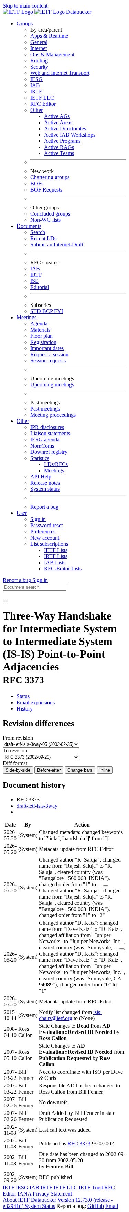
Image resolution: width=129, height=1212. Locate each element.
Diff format (15, 763)
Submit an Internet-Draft (56, 244)
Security (39, 67)
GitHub (95, 1206)
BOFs (36, 183)
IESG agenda (45, 439)
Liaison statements (50, 433)
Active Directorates (65, 128)
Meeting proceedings (53, 415)
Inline (104, 770)
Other (36, 110)
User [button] (22, 513)
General (38, 42)
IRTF (36, 91)
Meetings (54, 470)
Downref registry (48, 452)
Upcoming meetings (52, 385)
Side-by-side (18, 770)
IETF (8, 1187)
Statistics (39, 458)
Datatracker (78, 12)
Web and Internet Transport (59, 73)
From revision (18, 738)
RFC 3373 (78, 1143)
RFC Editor (43, 104)
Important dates (47, 348)
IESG (36, 79)
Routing (39, 61)
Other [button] (23, 421)
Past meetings (45, 409)
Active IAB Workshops (69, 135)
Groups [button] (25, 23)
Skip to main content (25, 6)
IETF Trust (91, 1187)
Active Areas (58, 122)
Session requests (48, 360)
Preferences (42, 531)
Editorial (39, 287)
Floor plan (41, 336)
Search (37, 232)
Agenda (38, 323)
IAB (35, 85)
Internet (38, 48)
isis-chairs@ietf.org (70, 1015)
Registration (43, 342)
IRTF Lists (55, 556)
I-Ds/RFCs (56, 464)
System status (45, 489)
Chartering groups (49, 177)
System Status (40, 1206)
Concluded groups (50, 214)
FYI (58, 311)
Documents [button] (29, 226)
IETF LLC (42, 98)
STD (36, 311)
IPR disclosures (47, 427)
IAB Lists (54, 562)
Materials (40, 330)
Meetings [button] (26, 317)
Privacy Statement (52, 1194)
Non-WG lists (45, 220)
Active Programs (62, 141)
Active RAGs (59, 147)
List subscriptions (49, 544)
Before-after (49, 770)
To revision (15, 750)
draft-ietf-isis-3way (37, 806)
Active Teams (59, 153)
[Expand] (105, 886)
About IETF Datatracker (29, 1200)
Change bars (80, 770)
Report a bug (44, 507)
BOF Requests (46, 190)
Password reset (46, 525)
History (25, 709)
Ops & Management (52, 54)
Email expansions (36, 702)
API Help (40, 477)
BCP (48, 311)
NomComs (42, 446)
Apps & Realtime (49, 36)
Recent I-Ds (43, 238)
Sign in (38, 519)
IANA (24, 1194)
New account (44, 538)
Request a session (49, 354)
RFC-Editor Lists (63, 569)
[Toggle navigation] (5, 601)
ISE (34, 281)
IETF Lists (55, 550)
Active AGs (57, 116)
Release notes (45, 483)
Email (111, 1206)
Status (23, 696)
